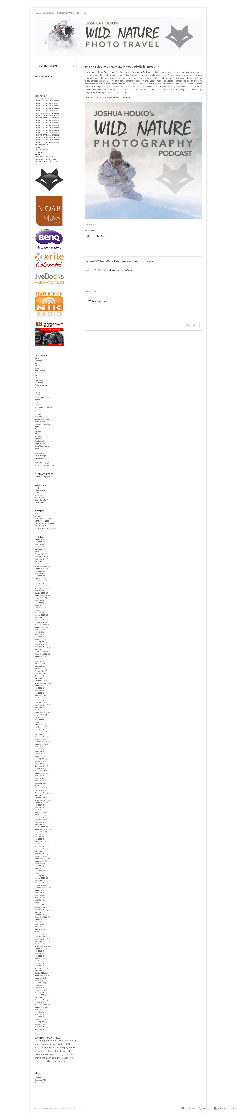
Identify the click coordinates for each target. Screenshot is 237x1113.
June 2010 (39, 1012)
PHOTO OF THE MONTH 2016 (47, 125)
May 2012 (38, 956)
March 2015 (39, 873)
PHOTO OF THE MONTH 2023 (47, 108)
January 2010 (40, 1024)
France (37, 392)
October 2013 (40, 915)
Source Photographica (43, 477)
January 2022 (40, 673)
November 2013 (41, 912)
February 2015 (40, 876)
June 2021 (39, 690)
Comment (191, 325)
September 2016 (41, 829)
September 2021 (41, 683)
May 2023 (38, 634)
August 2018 (39, 773)
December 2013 (41, 910)
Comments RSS (40, 1080)
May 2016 (38, 839)
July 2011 (38, 980)
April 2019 (38, 754)
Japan (37, 404)
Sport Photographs (42, 446)
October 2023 (40, 622)
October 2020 (40, 710)
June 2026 (39, 544)
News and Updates (42, 419)
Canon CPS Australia (44, 523)
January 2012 (40, 966)
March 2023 (39, 639)
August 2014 (39, 890)
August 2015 (39, 861)
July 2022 (38, 659)
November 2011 (40, 970)
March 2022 (39, 669)
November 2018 (41, 766)
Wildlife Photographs (42, 463)
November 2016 (41, 824)
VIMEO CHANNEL (43, 150)
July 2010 (38, 1009)
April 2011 (38, 988)
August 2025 (39, 569)
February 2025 (40, 583)
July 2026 (38, 542)
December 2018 (41, 763)
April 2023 (38, 637)
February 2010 (40, 1022)
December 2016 (41, 822)
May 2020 (38, 722)
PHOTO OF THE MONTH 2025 (47, 103)
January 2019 (40, 761)
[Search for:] (55, 79)
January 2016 (40, 849)
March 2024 (39, 610)
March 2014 (39, 902)
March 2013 (39, 931)
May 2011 (38, 985)
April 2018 (38, 783)
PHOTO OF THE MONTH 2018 (47, 120)
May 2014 (38, 897)
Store (37, 448)
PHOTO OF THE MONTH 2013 (47, 132)
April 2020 (38, 724)
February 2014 (40, 905)
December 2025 (41, 559)
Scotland (38, 436)
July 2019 (38, 746)
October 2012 (40, 944)
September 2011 (41, 975)
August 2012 (39, 949)
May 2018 (38, 781)
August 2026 (39, 539)
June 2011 (39, 983)
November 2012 (41, 941)
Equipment (39, 380)
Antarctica (38, 361)
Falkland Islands (41, 385)
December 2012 (41, 939)
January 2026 (40, 556)
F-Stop (37, 493)
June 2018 (39, 778)
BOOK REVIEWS (41, 96)
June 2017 (39, 807)
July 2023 (38, 629)
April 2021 (38, 695)
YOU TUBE (40, 152)
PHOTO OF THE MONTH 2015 (47, 128)
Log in (37, 1075)
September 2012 (41, 946)
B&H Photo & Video (43, 518)
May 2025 (38, 576)
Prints (37, 429)
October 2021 (40, 681)
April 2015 (38, 871)
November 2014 (41, 883)
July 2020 (38, 717)
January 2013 (40, 936)
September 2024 (41, 595)
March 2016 (39, 844)
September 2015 (41, 858)
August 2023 (39, 627)
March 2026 (39, 551)
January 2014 (40, 907)
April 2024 (38, 608)
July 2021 (38, 688)
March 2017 (39, 815)
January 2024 (40, 615)
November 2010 (41, 1000)
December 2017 (41, 793)
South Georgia (40, 443)
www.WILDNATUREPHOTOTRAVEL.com (61, 13)
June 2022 (39, 661)
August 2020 (39, 715)
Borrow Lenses (42, 521)
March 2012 (39, 961)
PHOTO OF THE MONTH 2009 (47, 142)
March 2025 (39, 581)
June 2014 (39, 895)
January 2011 (40, 995)
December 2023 (41, 617)
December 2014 (41, 880)
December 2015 (41, 851)
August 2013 (39, 919)
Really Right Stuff (41, 500)
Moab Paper (39, 497)
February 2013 (40, 934)
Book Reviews (40, 370)
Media (37, 412)
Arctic (37, 363)
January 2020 (40, 732)
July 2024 (38, 600)
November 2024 (41, 590)
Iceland (37, 400)
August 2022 (39, 656)
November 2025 (41, 561)
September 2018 (41, 771)
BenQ (37, 488)
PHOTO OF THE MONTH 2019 (47, 118)
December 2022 (41, 647)
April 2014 (38, 900)
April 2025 (38, 578)
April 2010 (38, 1017)
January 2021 (40, 703)
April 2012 (38, 958)
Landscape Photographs (44, 407)
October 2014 (40, 885)
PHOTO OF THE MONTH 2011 (47, 137)
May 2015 (38, 868)
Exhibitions (39, 383)
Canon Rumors (41, 526)
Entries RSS (39, 1078)
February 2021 (40, 700)
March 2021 (39, 698)
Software (38, 438)
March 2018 (39, 785)
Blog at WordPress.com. (44, 1108)
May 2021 (38, 693)
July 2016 (38, 834)
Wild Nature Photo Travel (47, 528)
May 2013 (38, 927)
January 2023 (40, 644)
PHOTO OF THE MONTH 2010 (47, 140)
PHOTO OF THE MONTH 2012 (47, 135)
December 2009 (41, 1027)
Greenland (39, 395)
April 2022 (38, 666)
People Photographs (42, 424)
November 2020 (41, 707)
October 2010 (40, 1002)
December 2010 (41, 997)
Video (37, 460)
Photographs (39, 426)
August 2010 (39, 1007)
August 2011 (39, 978)
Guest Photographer (42, 397)
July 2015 (38, 863)
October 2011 (40, 973)
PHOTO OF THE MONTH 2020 (47, 115)
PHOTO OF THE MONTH (44, 98)
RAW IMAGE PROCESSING (46, 159)
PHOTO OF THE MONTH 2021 (47, 113)
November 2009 (41, 1029)
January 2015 (40, 878)
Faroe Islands (40, 387)
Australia (38, 365)
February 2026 (40, 554)
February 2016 (40, 846)
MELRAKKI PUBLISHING (45, 157)
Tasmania (38, 451)
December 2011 (40, 968)
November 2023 (41, 620)
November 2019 (41, 737)
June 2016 (39, 836)
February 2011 (40, 992)
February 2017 (40, 817)
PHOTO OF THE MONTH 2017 (47, 123)
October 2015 (40, 856)
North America (40, 422)
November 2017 (41, 795)
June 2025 (39, 573)
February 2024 (40, 612)
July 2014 (38, 893)
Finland (37, 390)
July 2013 (38, 922)
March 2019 (39, 756)
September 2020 (41, 712)
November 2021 (41, 678)
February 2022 (40, 671)
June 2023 (39, 632)
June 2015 (39, 866)
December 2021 (41, 676)
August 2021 (39, 685)
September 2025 (41, 566)
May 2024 (38, 605)
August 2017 (39, 802)
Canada (38, 373)
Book (37, 368)
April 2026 (38, 549)
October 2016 (40, 827)
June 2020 (39, 720)
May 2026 (38, 547)
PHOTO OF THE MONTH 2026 (47, 101)
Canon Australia (40, 490)
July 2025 (38, 571)
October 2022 (40, 651)
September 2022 (41, 654)
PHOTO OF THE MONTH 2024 (47, 106)
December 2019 (41, 734)
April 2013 (38, 929)
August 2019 (39, 744)
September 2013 (41, 917)
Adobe (37, 516)
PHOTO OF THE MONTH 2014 (47, 130)
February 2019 (40, 759)
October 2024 (40, 593)
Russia (37, 434)
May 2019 (38, 751)
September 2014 (41, 888)
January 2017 (40, 819)
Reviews (38, 431)
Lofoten (37, 409)
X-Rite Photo (39, 502)
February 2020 (40, 729)
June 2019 (39, 749)
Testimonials (39, 453)
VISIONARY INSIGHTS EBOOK (48, 162)
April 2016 (38, 841)
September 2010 (41, 1005)
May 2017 (38, 810)
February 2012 (40, 963)
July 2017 (38, 805)
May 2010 (38, 1014)
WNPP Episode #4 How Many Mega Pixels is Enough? (122, 66)
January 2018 (40, 790)
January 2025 (40, 586)
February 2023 (40, 642)
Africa (37, 358)
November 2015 (41, 854)
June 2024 (39, 603)
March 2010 (39, 1019)
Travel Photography (42, 456)
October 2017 (40, 797)
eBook (37, 378)
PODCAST (40, 147)
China (37, 375)
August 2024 (39, 598)
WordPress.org (40, 1082)
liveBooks (38, 495)
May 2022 (38, 664)
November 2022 (41, 649)
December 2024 (41, 588)
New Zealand (39, 417)
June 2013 (39, 924)
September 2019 (41, 742)
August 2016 (39, 832)
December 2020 (41, 705)
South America (40, 441)
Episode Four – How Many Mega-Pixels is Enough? (107, 97)
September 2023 (41, 625)
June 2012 (39, 953)
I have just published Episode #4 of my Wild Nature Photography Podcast (117, 72)
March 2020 (39, 727)
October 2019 (40, 739)
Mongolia (38, 414)
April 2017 (38, 812)
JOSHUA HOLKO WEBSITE (46, 66)
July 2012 (38, 951)
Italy (36, 402)
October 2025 (40, 564)
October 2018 (40, 768)
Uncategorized (40, 458)
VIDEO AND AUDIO (42, 145)
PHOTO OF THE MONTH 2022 (47, 111)
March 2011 (39, 990)
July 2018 (38, 776)
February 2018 (40, 788)
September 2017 (41, 800)
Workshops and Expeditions (45, 465)
